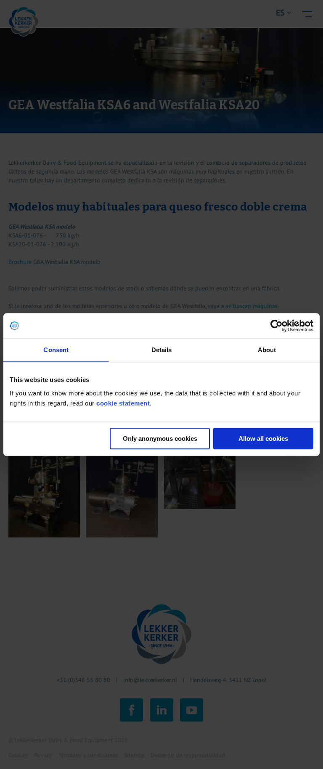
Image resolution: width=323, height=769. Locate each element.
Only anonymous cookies (160, 438)
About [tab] (267, 349)
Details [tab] (161, 349)
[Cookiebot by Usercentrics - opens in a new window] (276, 325)
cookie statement (123, 403)
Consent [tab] (56, 349)
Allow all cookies (263, 438)
